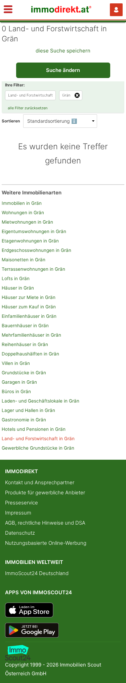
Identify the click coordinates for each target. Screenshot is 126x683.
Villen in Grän (16, 363)
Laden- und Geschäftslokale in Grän (40, 401)
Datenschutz (20, 533)
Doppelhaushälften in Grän (30, 353)
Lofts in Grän (16, 278)
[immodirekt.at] (61, 11)
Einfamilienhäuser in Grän (29, 316)
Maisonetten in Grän (23, 259)
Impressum (18, 512)
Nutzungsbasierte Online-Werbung (45, 543)
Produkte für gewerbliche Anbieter (45, 492)
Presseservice (21, 502)
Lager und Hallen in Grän (28, 410)
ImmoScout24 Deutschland (37, 573)
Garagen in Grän (19, 382)
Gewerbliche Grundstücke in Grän (38, 448)
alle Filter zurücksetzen (27, 108)
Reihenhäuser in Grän (25, 344)
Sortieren (11, 120)
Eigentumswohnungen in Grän (34, 231)
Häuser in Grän (18, 288)
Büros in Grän (16, 391)
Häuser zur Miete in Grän (28, 297)
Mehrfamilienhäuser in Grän (31, 335)
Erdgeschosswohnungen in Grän (36, 250)
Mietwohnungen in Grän (27, 222)
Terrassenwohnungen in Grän (33, 269)
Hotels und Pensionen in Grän (34, 429)
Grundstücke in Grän (24, 372)
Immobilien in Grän (22, 203)
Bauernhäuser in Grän (25, 325)
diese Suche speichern (63, 50)
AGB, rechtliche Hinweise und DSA (45, 523)
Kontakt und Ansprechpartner (39, 482)
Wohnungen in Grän (23, 212)
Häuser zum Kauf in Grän (29, 306)
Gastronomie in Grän (24, 419)
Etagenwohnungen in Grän (30, 240)
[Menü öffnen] (8, 9)
